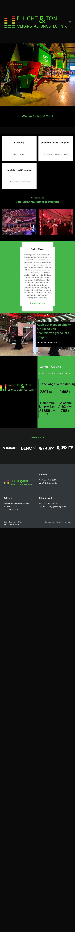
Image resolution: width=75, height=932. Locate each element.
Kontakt (58, 522)
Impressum (67, 522)
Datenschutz (49, 522)
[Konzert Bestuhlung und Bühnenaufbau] (56, 222)
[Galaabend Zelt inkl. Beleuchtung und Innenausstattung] (19, 222)
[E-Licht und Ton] (36, 21)
